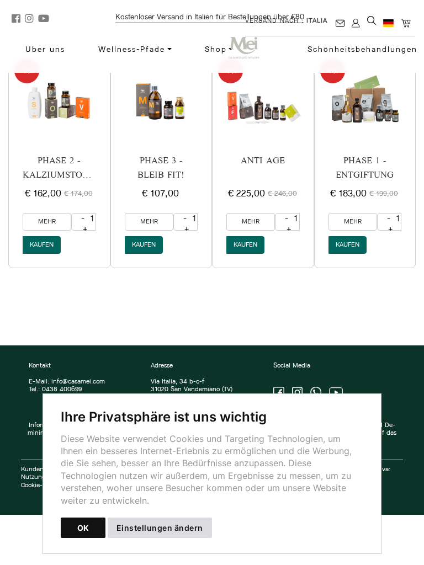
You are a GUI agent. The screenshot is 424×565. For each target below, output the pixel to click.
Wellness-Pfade (131, 50)
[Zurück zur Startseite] (250, 48)
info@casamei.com (78, 382)
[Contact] (341, 23)
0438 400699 (62, 389)
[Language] (389, 23)
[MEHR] (59, 100)
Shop (216, 50)
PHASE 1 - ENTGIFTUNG (365, 168)
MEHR (47, 221)
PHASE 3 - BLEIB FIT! (160, 168)
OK (83, 527)
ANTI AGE (263, 161)
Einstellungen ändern (159, 527)
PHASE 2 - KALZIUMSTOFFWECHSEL (79, 168)
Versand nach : (286, 21)
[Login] (356, 23)
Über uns (45, 50)
